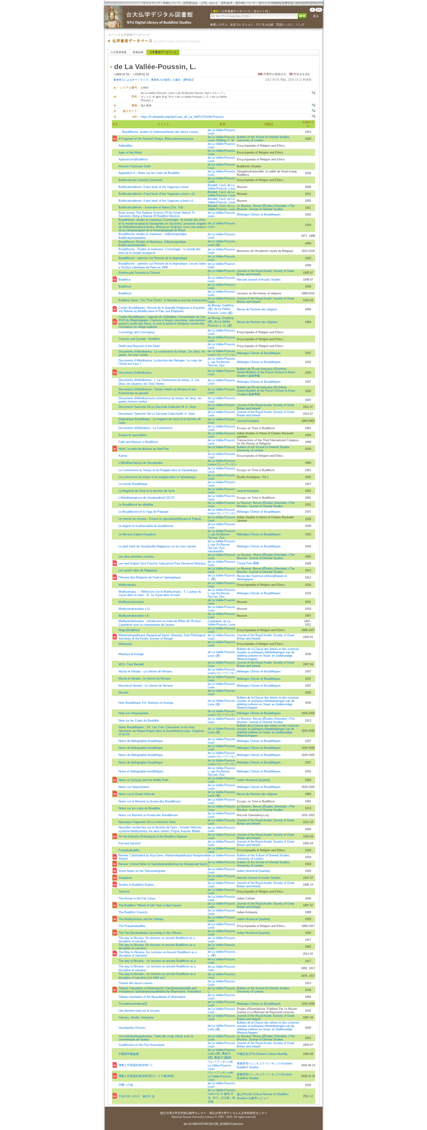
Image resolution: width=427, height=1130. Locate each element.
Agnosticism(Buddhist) (133, 159)
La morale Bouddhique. (133, 484)
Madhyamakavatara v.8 (134, 615)
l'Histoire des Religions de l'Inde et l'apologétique (150, 577)
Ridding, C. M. (225, 140)
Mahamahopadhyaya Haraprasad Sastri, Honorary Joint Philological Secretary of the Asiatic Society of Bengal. (162, 637)
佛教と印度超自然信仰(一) (135, 1065)
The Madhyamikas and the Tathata (141, 919)
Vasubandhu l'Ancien (132, 1027)
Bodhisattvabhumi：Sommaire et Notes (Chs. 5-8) (151, 207)
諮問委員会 (190, 3)
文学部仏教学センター (191, 1113)
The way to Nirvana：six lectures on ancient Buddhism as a (157, 961)
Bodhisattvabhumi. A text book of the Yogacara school (153, 187)
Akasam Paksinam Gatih (135, 166)
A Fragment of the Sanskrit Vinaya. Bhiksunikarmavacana (156, 138)
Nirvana (123, 692)
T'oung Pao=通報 (248, 563)
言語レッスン (284, 24)
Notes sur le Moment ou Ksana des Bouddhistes (150, 801)
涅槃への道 (126, 1084)
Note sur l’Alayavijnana (133, 713)
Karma (123, 455)
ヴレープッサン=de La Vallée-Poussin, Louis (220, 1065)
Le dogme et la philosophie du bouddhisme (146, 526)
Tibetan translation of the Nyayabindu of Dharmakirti (152, 996)
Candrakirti (215, 621)
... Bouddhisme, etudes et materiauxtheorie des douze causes (159, 132)
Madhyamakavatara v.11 (134, 608)
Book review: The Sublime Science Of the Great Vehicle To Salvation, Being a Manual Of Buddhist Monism (157, 214)
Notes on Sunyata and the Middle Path (143, 780)
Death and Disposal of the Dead (139, 346)
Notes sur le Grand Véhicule (137, 794)
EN (319, 9)
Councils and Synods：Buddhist (139, 339)
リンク (300, 24)
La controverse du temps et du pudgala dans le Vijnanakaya (157, 477)
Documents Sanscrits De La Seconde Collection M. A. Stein (157, 407)
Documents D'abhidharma (135, 372)
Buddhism (125, 286)
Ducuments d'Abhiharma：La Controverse (145, 428)
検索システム (219, 24)
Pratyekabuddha (129, 850)
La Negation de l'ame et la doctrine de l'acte (147, 490)
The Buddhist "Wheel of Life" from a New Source (150, 905)
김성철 (225, 1097)
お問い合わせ (209, 3)
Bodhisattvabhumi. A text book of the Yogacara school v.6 (156, 200)
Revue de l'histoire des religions (257, 309)
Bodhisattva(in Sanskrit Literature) (140, 180)
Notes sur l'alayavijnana (134, 787)
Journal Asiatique (248, 421)
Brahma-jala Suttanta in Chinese (139, 272)
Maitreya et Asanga (131, 654)
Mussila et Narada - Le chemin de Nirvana (146, 685)
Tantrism (124, 891)
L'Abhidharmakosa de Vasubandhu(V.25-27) (146, 497)
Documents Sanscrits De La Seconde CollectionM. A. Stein (157, 413)
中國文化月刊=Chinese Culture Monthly (262, 1054)
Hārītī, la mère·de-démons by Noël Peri (144, 448)
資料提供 (226, 3)
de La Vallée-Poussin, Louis (222, 186)
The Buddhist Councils (133, 912)
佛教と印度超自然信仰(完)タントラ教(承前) (146, 1076)
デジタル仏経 (264, 24)
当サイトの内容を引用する (275, 3)
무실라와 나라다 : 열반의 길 (137, 1096)
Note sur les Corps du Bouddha (139, 720)
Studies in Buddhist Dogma (136, 884)
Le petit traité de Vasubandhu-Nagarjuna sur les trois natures (157, 546)
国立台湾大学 (168, 1113)
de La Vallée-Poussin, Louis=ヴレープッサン (222, 352)
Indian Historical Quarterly (253, 780)
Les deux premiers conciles (136, 556)
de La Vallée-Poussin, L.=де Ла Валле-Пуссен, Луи (222, 362)
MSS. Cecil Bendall (131, 664)
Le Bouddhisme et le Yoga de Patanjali (143, 511)
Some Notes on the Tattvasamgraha (142, 871)
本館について (171, 3)
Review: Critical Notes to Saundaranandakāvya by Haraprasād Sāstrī (163, 864)
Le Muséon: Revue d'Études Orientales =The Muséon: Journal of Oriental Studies (266, 207)
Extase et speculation (133, 435)
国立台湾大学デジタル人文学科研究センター (238, 1113)
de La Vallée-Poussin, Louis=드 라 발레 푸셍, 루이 (222, 1093)
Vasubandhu (216, 551)
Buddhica (125, 279)
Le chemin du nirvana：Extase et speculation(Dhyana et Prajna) (160, 518)
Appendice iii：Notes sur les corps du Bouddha (149, 173)
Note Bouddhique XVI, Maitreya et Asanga (146, 702)
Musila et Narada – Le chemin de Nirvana (145, 671)
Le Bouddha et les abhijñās (136, 504)
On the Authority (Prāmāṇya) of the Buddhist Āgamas (153, 836)
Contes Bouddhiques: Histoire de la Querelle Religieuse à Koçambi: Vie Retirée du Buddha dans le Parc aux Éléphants (162, 309)
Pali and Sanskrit (130, 843)
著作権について (245, 3)
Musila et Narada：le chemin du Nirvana (144, 678)
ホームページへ (306, 3)
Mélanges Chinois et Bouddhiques (259, 214)
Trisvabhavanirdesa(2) (133, 1003)
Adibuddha (125, 145)
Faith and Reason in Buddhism (138, 442)
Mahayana (125, 644)
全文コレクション (241, 24)
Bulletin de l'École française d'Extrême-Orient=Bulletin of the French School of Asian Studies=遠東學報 (266, 372)
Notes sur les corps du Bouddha (139, 808)
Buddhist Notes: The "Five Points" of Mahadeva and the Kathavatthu (163, 300)
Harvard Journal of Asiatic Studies (259, 279)
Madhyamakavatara (131, 602)
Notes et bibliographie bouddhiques (141, 771)
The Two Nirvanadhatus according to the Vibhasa (150, 933)
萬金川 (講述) (222, 1057)
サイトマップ (151, 3)
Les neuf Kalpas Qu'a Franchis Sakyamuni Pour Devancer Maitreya (162, 563)
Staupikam (125, 877)
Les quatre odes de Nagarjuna (138, 570)
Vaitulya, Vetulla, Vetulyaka (136, 1017)
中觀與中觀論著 (129, 1054)
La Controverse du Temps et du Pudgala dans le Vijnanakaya (158, 470)
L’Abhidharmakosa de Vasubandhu (141, 462)
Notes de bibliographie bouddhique (141, 741)
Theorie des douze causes (136, 983)
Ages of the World (130, 152)
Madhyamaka (127, 584)
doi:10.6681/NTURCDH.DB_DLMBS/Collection (213, 1124)
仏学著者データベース (135, 34)
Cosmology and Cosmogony (137, 332)
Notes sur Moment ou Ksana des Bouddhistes (148, 815)
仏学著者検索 (119, 52)
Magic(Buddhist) (129, 630)
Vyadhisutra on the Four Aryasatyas (142, 1044)
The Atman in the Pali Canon (137, 898)
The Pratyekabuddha (132, 926)
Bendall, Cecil (217, 185)
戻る (316, 16)
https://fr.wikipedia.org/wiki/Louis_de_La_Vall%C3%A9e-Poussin (182, 116)
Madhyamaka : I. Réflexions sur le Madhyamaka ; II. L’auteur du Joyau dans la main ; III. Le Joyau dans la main (160, 593)
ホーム (113, 34)
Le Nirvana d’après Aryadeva (137, 534)
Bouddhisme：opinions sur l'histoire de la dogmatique (153, 258)
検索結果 (138, 52)
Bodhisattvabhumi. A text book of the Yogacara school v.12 (157, 193)
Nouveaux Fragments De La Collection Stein (147, 822)
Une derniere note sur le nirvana (139, 1010)
